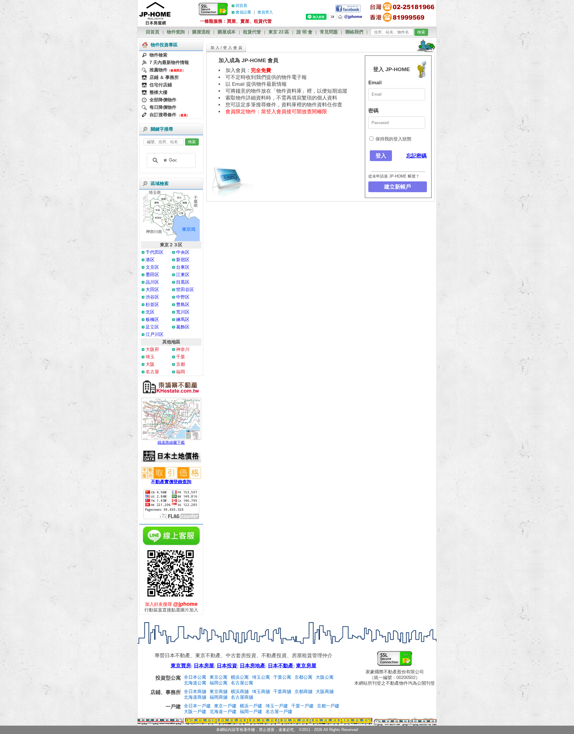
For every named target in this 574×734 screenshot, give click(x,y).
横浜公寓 (240, 677)
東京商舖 (219, 691)
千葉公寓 (282, 677)
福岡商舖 (219, 697)
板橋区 (152, 319)
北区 (150, 311)
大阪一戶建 (195, 711)
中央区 (183, 252)
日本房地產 (252, 666)
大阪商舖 (325, 691)
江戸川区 (155, 334)
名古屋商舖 (242, 697)
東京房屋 (306, 666)
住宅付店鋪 (160, 84)
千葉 (180, 356)
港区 (150, 259)
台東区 (183, 267)
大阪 (150, 364)
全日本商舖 (195, 691)
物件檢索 (158, 54)
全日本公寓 (195, 677)
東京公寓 (219, 677)
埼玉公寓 (261, 677)
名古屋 (152, 371)
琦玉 (150, 356)
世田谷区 (185, 289)
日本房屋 (204, 666)
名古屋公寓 (242, 682)
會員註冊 (243, 12)
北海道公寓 (195, 682)
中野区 (183, 296)
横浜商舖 (240, 691)
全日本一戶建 (197, 705)
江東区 (183, 274)
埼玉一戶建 (276, 705)
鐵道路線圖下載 (171, 442)
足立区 (152, 326)
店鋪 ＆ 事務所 (164, 77)
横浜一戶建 (251, 705)
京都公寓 (303, 677)
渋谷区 (152, 296)
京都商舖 (303, 691)
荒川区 (183, 311)
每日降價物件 (162, 107)
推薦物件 (158, 69)
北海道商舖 (195, 697)
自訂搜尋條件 (162, 114)
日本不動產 (280, 666)
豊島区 (183, 304)
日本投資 (227, 666)
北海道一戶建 (223, 711)
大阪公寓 (325, 677)
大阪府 (152, 349)
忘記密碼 (416, 156)
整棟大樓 (158, 92)
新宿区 (183, 259)
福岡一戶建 (251, 711)
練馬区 (183, 319)
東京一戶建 (225, 705)
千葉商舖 (282, 691)
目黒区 (183, 282)
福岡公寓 (219, 682)
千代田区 (155, 252)
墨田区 (152, 274)
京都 (180, 364)
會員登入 (265, 12)
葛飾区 (183, 326)
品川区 (152, 282)
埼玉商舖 (261, 691)
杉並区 (152, 304)
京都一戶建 (328, 705)
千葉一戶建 (302, 705)
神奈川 (183, 349)
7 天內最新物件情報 (169, 62)
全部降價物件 (162, 99)
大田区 (152, 289)
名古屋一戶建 (278, 711)
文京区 (152, 267)
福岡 (180, 371)
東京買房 (181, 666)
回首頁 (241, 5)
